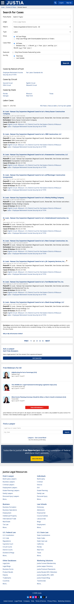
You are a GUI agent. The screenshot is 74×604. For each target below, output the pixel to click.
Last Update (20, 58)
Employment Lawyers (10, 488)
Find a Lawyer (9, 423)
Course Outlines (42, 516)
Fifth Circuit (7, 85)
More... (5, 499)
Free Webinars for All (12, 368)
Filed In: (5, 27)
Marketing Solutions (45, 560)
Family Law (40, 493)
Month (31, 46)
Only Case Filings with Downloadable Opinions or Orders (35, 39)
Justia (39, 593)
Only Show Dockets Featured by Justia (27, 52)
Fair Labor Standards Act (34, 73)
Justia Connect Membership (46, 563)
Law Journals (41, 519)
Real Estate (6, 522)
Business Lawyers (9, 482)
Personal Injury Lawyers (11, 496)
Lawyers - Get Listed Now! (37, 438)
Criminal (40, 482)
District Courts (8, 550)
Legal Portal (18, 601)
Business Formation (9, 507)
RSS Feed (43, 106)
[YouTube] (30, 597)
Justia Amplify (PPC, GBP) (45, 575)
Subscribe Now (37, 459)
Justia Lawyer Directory (45, 566)
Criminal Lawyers (8, 485)
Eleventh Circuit (31, 85)
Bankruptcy (41, 479)
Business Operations (10, 510)
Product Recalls (8, 572)
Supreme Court (8, 544)
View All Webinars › (37, 407)
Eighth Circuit (30, 83)
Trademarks (7, 578)
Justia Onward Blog (43, 578)
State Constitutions (43, 535)
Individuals (41, 476)
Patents (5, 575)
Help (32, 601)
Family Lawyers (8, 493)
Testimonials (41, 581)
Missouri (29, 94)
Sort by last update (64, 106)
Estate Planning (42, 490)
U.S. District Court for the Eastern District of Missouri (43, 124)
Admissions (41, 510)
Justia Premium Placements (46, 569)
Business (6, 504)
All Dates (19, 43)
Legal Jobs (6, 563)
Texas (51, 94)
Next (47, 341)
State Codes (41, 538)
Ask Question (37, 358)
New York (29, 96)
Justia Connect (8, 601)
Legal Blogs (7, 566)
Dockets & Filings (8, 553)
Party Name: (7, 17)
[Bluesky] (41, 597)
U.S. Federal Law (9, 532)
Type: (5, 32)
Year (40, 46)
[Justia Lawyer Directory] (46, 597)
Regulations (7, 541)
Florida (5, 94)
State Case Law (42, 541)
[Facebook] (33, 597)
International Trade (9, 519)
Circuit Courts (7, 547)
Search (66, 63)
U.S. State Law (42, 532)
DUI (38, 488)
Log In (61, 2)
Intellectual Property (10, 516)
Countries (6, 581)
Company (26, 601)
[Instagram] (36, 597)
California (40, 544)
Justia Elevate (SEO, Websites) (47, 572)
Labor (9, 127)
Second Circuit (8, 83)
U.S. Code (6, 538)
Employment (7, 513)
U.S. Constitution (8, 535)
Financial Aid (41, 513)
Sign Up (69, 2)
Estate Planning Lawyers (11, 490)
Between (19, 46)
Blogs (39, 522)
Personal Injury (42, 496)
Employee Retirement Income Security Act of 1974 (29, 127)
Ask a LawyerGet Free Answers (10, 350)
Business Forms (8, 569)
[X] (44, 597)
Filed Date (19, 56)
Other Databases (9, 560)
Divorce (39, 485)
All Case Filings (21, 36)
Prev (26, 341)
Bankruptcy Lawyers (10, 479)
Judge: (5, 22)
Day (23, 46)
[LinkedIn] (28, 597)
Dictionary (40, 507)
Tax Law (5, 524)
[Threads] (38, 597)
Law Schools (42, 504)
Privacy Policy (52, 601)
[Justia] (15, 2)
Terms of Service (40, 601)
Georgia (5, 96)
